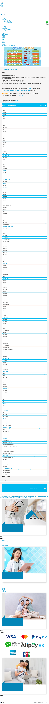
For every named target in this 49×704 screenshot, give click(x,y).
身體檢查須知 (4, 33)
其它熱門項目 (28, 497)
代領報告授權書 (5, 545)
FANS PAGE (4, 591)
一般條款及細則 (5, 541)
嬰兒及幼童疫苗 (5, 34)
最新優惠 (3, 35)
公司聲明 (3, 544)
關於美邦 (3, 18)
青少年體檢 (5, 497)
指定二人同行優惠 (7, 20)
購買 (45, 488)
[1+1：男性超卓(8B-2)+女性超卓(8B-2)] (22, 65)
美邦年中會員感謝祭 (7, 21)
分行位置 (3, 588)
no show (4, 494)
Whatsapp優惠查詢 (47, 24)
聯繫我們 (3, 37)
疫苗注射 (5, 30)
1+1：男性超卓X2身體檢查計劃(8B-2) (9, 90)
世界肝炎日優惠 (37, 496)
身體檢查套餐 (4, 19)
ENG (5, 42)
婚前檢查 (5, 27)
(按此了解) (29, 88)
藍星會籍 (4, 480)
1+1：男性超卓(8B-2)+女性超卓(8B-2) (8, 45)
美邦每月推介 (23, 496)
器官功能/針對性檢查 (7, 29)
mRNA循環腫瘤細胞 (3, 496)
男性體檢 (5, 25)
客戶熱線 (3, 589)
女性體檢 (5, 26)
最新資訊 (3, 36)
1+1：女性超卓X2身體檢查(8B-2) (23, 90)
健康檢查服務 (4, 28)
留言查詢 (3, 590)
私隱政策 (3, 540)
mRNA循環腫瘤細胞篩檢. (8, 22)
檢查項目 (3, 44)
